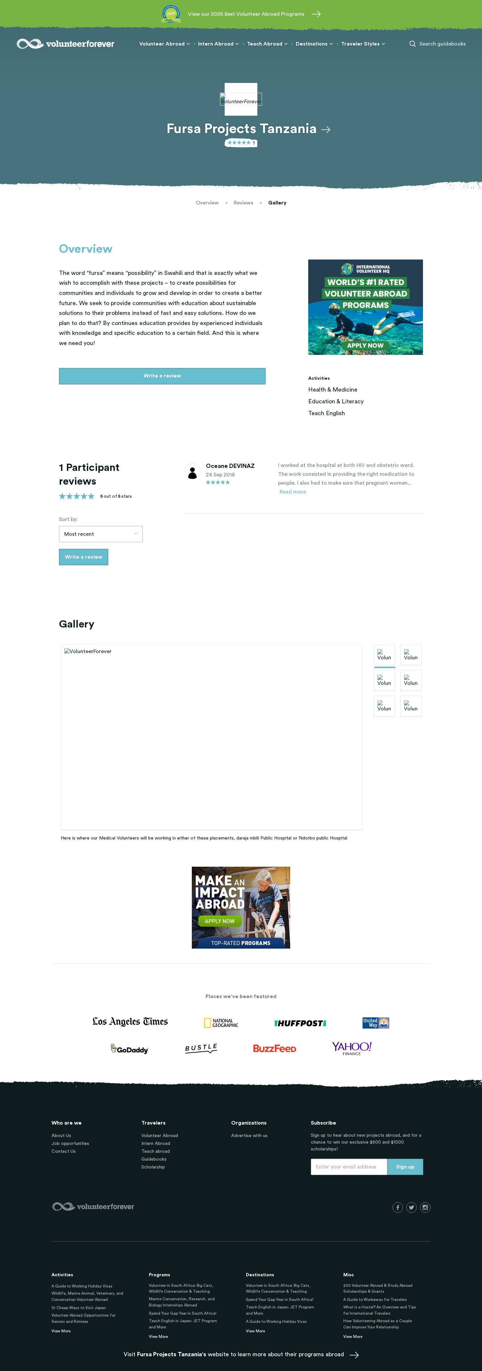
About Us (61, 1135)
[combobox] (101, 534)
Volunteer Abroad (159, 1135)
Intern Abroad (155, 1143)
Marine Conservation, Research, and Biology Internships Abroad (182, 1302)
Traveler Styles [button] (360, 44)
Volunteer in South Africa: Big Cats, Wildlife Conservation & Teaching (181, 1289)
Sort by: (68, 519)
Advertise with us (249, 1135)
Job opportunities (70, 1143)
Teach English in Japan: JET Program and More (183, 1324)
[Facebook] (397, 1207)
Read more (293, 491)
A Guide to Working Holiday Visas (81, 1286)
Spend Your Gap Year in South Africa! (182, 1313)
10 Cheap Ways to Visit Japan (78, 1308)
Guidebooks (154, 1159)
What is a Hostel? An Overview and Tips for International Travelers (379, 1310)
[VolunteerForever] (65, 44)
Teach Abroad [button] (264, 44)
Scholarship (153, 1167)
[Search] (413, 44)
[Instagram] (425, 1207)
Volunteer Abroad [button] (162, 44)
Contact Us (63, 1151)
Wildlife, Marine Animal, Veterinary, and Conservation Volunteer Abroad (87, 1296)
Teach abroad (155, 1151)
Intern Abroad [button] (215, 44)
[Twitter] (411, 1207)
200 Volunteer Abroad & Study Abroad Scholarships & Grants (377, 1289)
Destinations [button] (312, 44)
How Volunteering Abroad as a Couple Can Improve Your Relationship (377, 1324)
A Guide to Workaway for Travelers (375, 1300)
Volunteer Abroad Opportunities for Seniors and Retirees (83, 1318)
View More (60, 1331)
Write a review (162, 375)
